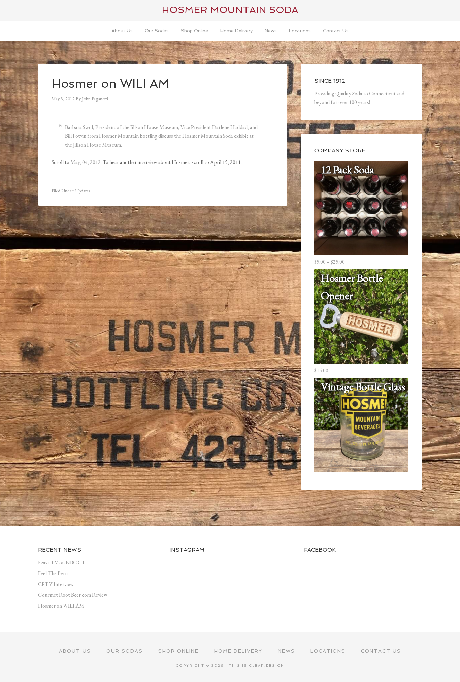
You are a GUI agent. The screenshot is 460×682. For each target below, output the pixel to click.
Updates (82, 191)
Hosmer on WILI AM (61, 605)
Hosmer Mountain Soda (230, 10)
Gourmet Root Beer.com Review (72, 594)
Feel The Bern (53, 573)
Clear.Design (266, 666)
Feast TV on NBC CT (61, 562)
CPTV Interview (56, 584)
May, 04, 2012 (85, 162)
